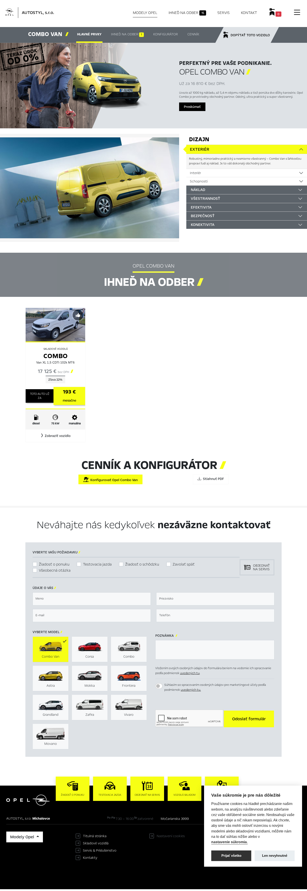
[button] (55, 436)
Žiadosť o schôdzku (142, 564)
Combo (55, 356)
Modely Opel (145, 12)
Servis (223, 12)
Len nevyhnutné (274, 855)
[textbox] (92, 598)
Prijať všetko (231, 855)
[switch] (158, 686)
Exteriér (199, 149)
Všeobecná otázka (55, 570)
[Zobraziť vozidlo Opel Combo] (55, 324)
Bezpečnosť (203, 215)
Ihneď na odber (186, 12)
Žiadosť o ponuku (54, 564)
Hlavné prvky (89, 34)
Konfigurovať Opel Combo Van (113, 480)
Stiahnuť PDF (212, 479)
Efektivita (201, 207)
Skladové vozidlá (96, 843)
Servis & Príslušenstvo (99, 850)
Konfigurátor (165, 34)
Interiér (195, 173)
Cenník (193, 34)
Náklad (198, 189)
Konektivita (202, 224)
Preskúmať (192, 107)
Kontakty (90, 857)
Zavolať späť (184, 564)
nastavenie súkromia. (229, 842)
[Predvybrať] (78, 315)
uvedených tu (190, 673)
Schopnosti (199, 181)
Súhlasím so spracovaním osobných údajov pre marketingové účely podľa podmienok (215, 687)
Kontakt (249, 12)
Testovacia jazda (97, 564)
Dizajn (199, 139)
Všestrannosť (205, 198)
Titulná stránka (95, 836)
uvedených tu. (191, 690)
